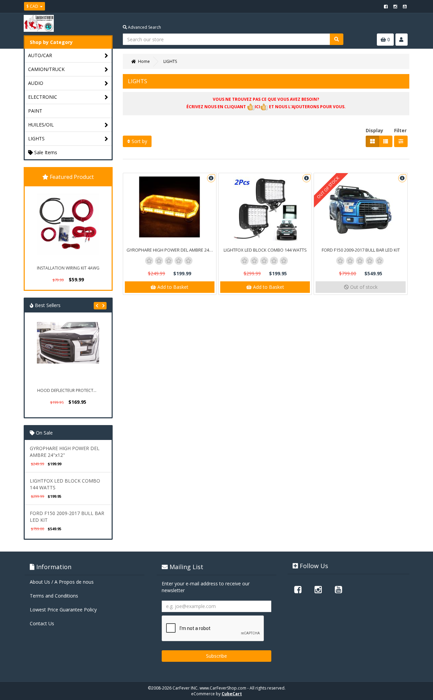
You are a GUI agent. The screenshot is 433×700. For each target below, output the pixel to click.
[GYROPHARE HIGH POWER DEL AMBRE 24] (169, 207)
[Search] (336, 39)
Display (374, 130)
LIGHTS (36, 138)
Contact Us (42, 623)
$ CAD (32, 6)
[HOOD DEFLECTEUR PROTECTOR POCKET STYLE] (68, 353)
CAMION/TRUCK (46, 69)
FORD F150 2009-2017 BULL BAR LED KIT (361, 250)
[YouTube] (404, 6)
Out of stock (363, 287)
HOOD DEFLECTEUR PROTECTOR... (68, 390)
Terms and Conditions (54, 595)
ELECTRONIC (42, 97)
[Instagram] (395, 6)
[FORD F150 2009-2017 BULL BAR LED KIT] (360, 209)
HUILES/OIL (41, 124)
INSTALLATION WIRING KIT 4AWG (68, 268)
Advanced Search (144, 27)
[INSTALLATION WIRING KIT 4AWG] (68, 224)
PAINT (35, 111)
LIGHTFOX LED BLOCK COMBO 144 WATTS (265, 250)
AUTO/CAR (40, 55)
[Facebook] (385, 6)
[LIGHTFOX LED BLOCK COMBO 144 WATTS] (265, 209)
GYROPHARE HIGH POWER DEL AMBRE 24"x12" (64, 451)
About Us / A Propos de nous (62, 582)
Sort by (138, 141)
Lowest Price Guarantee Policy (63, 609)
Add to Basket (172, 287)
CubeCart (232, 694)
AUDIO (35, 83)
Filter (400, 130)
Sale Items (45, 152)
